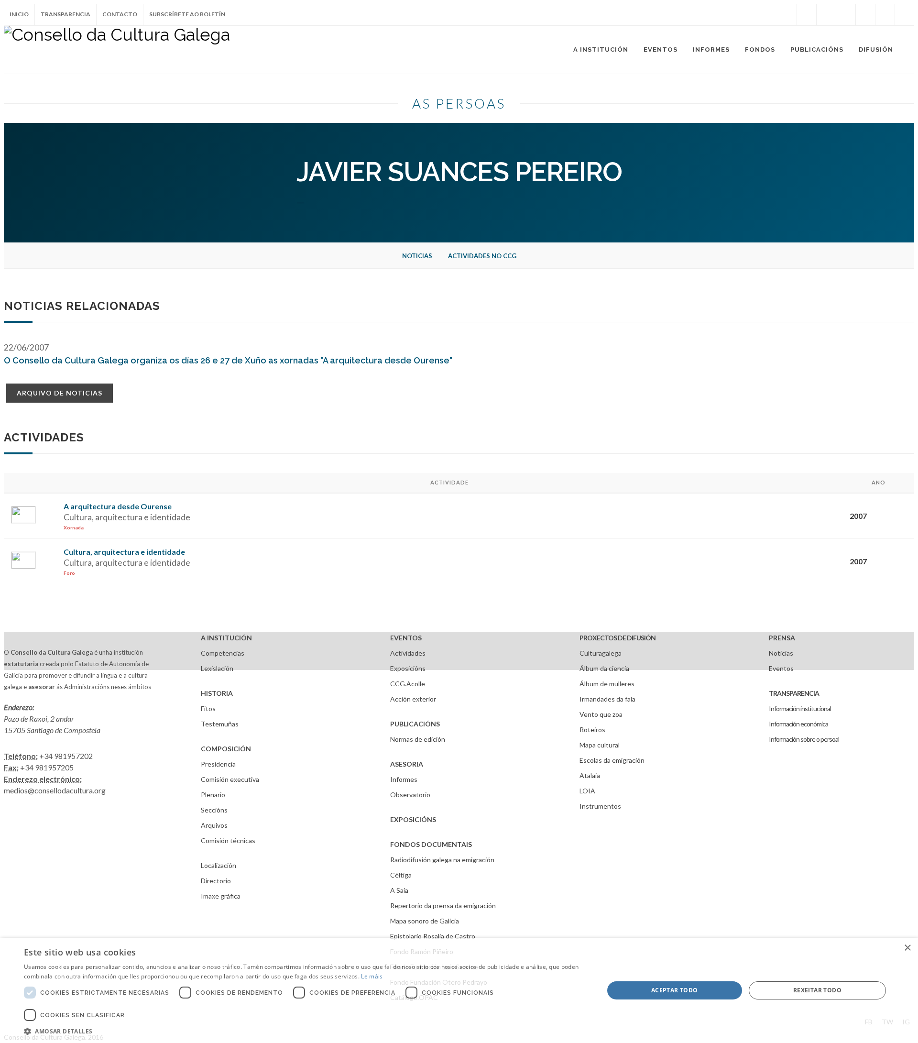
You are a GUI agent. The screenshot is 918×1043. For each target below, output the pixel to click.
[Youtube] (865, 14)
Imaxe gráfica (220, 896)
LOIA (587, 791)
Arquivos (214, 825)
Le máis (371, 976)
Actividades (408, 653)
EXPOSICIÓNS (413, 819)
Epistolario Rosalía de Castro (432, 936)
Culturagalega (600, 653)
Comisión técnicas (228, 840)
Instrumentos (600, 806)
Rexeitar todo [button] (817, 990)
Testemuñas (220, 724)
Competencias (222, 653)
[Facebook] (806, 14)
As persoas (459, 103)
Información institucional (800, 708)
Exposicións (408, 668)
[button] (305, 1031)
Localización (218, 865)
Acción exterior (413, 699)
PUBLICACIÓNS (415, 724)
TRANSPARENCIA (794, 693)
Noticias (417, 256)
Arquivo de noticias (59, 393)
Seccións (214, 810)
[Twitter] (826, 14)
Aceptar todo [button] (674, 990)
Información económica (798, 724)
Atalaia (589, 775)
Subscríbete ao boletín (187, 14)
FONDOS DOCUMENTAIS (431, 844)
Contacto (119, 14)
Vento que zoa (601, 714)
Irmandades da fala (607, 699)
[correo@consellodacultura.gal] (904, 14)
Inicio (19, 14)
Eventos (781, 668)
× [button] (907, 948)
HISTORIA (217, 693)
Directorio (216, 881)
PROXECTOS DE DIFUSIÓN (617, 638)
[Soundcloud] (845, 14)
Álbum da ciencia (604, 668)
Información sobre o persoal (804, 739)
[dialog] (459, 990)
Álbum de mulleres (606, 684)
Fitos (208, 708)
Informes (403, 779)
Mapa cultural (599, 745)
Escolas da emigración (612, 760)
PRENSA (782, 638)
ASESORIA (406, 764)
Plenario (213, 794)
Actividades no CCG (482, 256)
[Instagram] (787, 14)
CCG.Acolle (407, 684)
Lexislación (217, 668)
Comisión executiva (230, 779)
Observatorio (410, 794)
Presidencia (218, 764)
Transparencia (65, 14)
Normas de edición (417, 739)
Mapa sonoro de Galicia (424, 921)
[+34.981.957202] (885, 14)
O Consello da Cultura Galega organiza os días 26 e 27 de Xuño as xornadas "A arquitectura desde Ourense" (228, 360)
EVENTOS (406, 638)
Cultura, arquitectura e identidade (124, 551)
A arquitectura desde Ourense (118, 506)
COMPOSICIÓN (226, 749)
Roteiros (592, 729)
